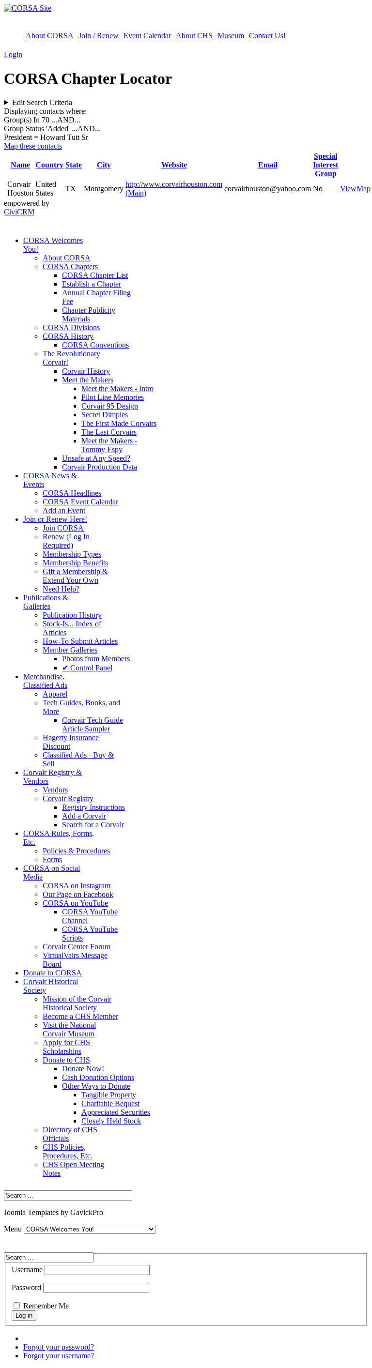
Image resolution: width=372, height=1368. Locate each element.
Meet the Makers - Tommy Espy (109, 445)
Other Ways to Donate (96, 1086)
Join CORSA (63, 528)
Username (27, 1269)
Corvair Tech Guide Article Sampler (92, 724)
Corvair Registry (68, 798)
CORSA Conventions (95, 345)
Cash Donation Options (98, 1077)
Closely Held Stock (111, 1121)
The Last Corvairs (109, 432)
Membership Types (72, 554)
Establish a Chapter (91, 284)
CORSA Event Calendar (80, 502)
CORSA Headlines (72, 493)
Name (20, 165)
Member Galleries (70, 650)
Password (26, 1287)
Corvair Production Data (99, 467)
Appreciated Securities (115, 1112)
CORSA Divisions (71, 327)
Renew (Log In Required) (66, 540)
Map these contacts (33, 146)
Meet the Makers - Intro (117, 388)
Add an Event (64, 510)
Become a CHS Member (80, 1016)
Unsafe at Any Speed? (96, 458)
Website (174, 165)
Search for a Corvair (93, 825)
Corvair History (86, 371)
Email (268, 165)
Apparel (55, 694)
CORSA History (68, 336)
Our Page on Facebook (78, 894)
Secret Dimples (104, 414)
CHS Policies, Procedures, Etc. (68, 1151)
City (104, 165)
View (348, 188)
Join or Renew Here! (55, 519)
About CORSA (50, 35)
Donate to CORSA (52, 973)
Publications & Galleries (45, 601)
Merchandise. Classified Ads (45, 680)
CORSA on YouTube (75, 903)
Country (49, 165)
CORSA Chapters (70, 266)
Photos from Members (96, 658)
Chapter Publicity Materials (88, 314)
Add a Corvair (84, 816)
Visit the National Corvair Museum (69, 1029)
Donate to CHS (66, 1060)
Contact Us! (267, 35)
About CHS (194, 35)
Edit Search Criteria (42, 102)
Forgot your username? (58, 1356)
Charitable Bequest (110, 1103)
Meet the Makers (87, 380)
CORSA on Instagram (76, 886)
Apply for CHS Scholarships (66, 1046)
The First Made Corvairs (118, 423)
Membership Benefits (75, 563)
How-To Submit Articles (80, 641)
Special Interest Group (325, 165)
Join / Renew (98, 35)
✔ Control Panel (87, 668)
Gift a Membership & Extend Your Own (75, 575)
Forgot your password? (58, 1347)
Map (363, 188)
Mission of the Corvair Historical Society (77, 1003)
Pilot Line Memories (112, 397)
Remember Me (46, 1306)
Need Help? (61, 589)
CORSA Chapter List (95, 275)
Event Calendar (147, 35)
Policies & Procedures (76, 851)
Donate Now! (83, 1068)
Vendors (55, 790)
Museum (230, 35)
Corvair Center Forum (76, 946)
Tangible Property (108, 1095)
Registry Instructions (93, 807)
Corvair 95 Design (109, 406)
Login (13, 54)
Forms (52, 859)
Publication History (72, 615)
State (73, 165)
